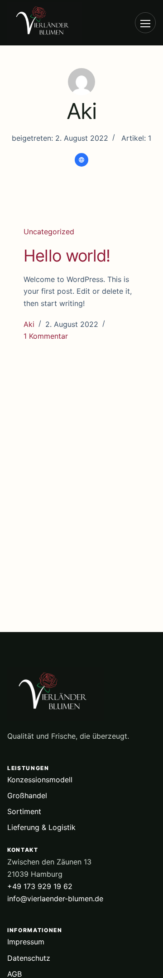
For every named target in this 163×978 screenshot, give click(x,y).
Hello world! (67, 256)
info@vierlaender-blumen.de (55, 898)
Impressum (25, 941)
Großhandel (27, 795)
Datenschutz (28, 958)
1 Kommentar (46, 336)
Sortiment (24, 811)
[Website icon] (81, 160)
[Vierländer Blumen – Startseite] (57, 23)
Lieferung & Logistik (41, 827)
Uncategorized (49, 231)
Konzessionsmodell (39, 779)
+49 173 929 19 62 (39, 886)
